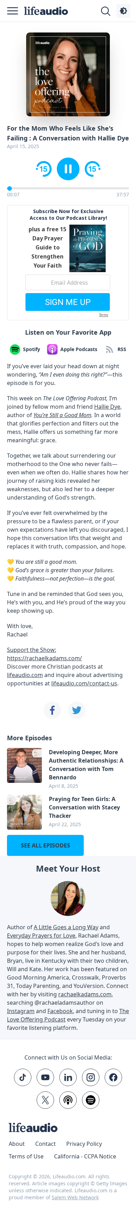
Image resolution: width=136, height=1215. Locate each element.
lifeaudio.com (25, 675)
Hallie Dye (107, 406)
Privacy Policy (84, 1144)
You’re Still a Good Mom (62, 415)
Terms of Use (26, 1156)
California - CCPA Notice (85, 1156)
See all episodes (45, 845)
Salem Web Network (75, 1197)
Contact (45, 1144)
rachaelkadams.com (85, 994)
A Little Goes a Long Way (66, 927)
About (17, 1144)
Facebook (60, 1011)
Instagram (21, 1011)
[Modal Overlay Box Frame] (68, 262)
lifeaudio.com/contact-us (84, 683)
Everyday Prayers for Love (41, 935)
